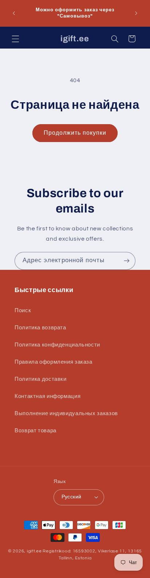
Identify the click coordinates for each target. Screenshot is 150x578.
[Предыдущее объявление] (14, 13)
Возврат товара (35, 430)
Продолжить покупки (75, 133)
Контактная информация (47, 396)
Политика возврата (40, 327)
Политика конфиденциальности (57, 345)
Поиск (23, 310)
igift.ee (34, 551)
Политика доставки (41, 379)
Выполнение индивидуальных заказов (66, 413)
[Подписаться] (126, 261)
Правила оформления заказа (53, 362)
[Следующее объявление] (136, 13)
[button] (15, 38)
